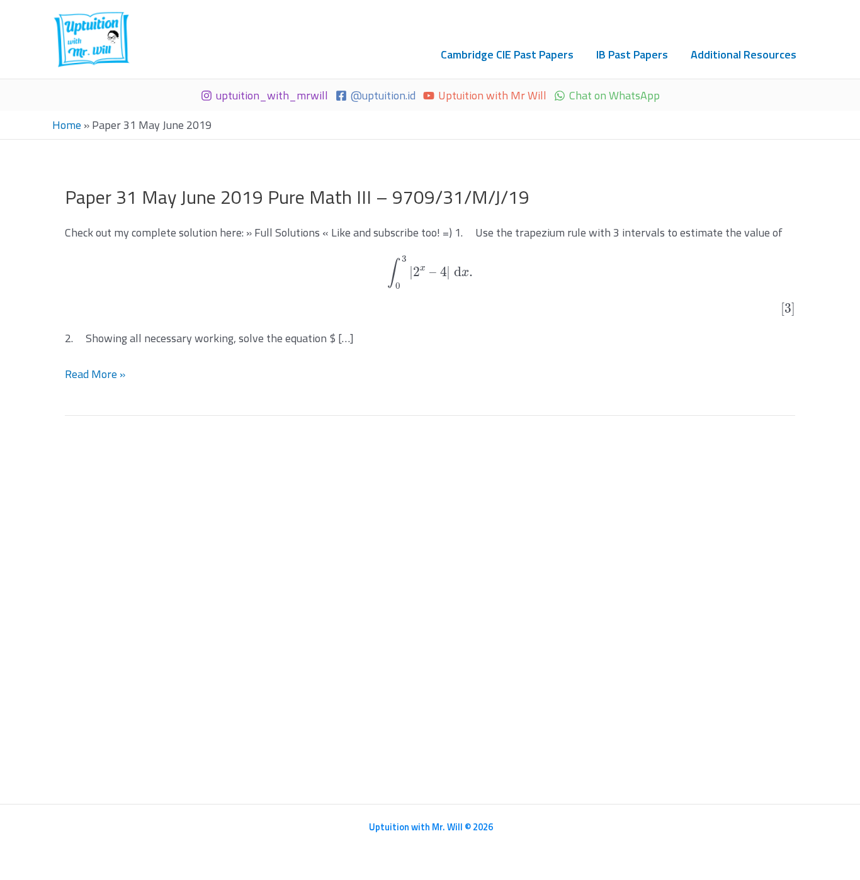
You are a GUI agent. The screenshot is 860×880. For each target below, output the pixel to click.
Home (66, 124)
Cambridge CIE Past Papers (507, 54)
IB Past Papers (632, 54)
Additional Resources (743, 54)
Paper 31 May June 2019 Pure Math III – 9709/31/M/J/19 (297, 196)
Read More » (95, 374)
